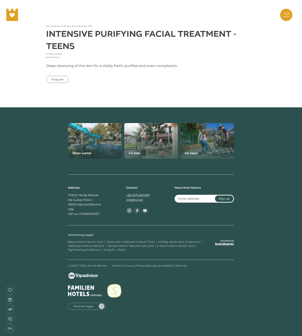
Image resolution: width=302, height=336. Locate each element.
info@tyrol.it (134, 200)
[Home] (12, 15)
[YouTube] (145, 211)
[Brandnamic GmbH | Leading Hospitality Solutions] (224, 242)
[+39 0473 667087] (10, 319)
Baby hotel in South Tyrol (85, 242)
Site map (181, 265)
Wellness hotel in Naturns (86, 246)
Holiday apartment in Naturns (179, 242)
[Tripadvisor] (83, 276)
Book (121, 249)
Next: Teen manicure (76, 26)
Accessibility (166, 265)
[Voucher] (10, 300)
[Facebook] (137, 211)
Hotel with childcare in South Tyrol (130, 242)
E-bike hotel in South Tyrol (176, 246)
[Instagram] (129, 211)
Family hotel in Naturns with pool (130, 246)
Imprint (117, 265)
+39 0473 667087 (138, 195)
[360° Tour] (10, 309)
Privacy (129, 265)
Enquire (109, 249)
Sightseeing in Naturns (84, 249)
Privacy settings (146, 265)
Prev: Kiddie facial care (56, 26)
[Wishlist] (10, 290)
